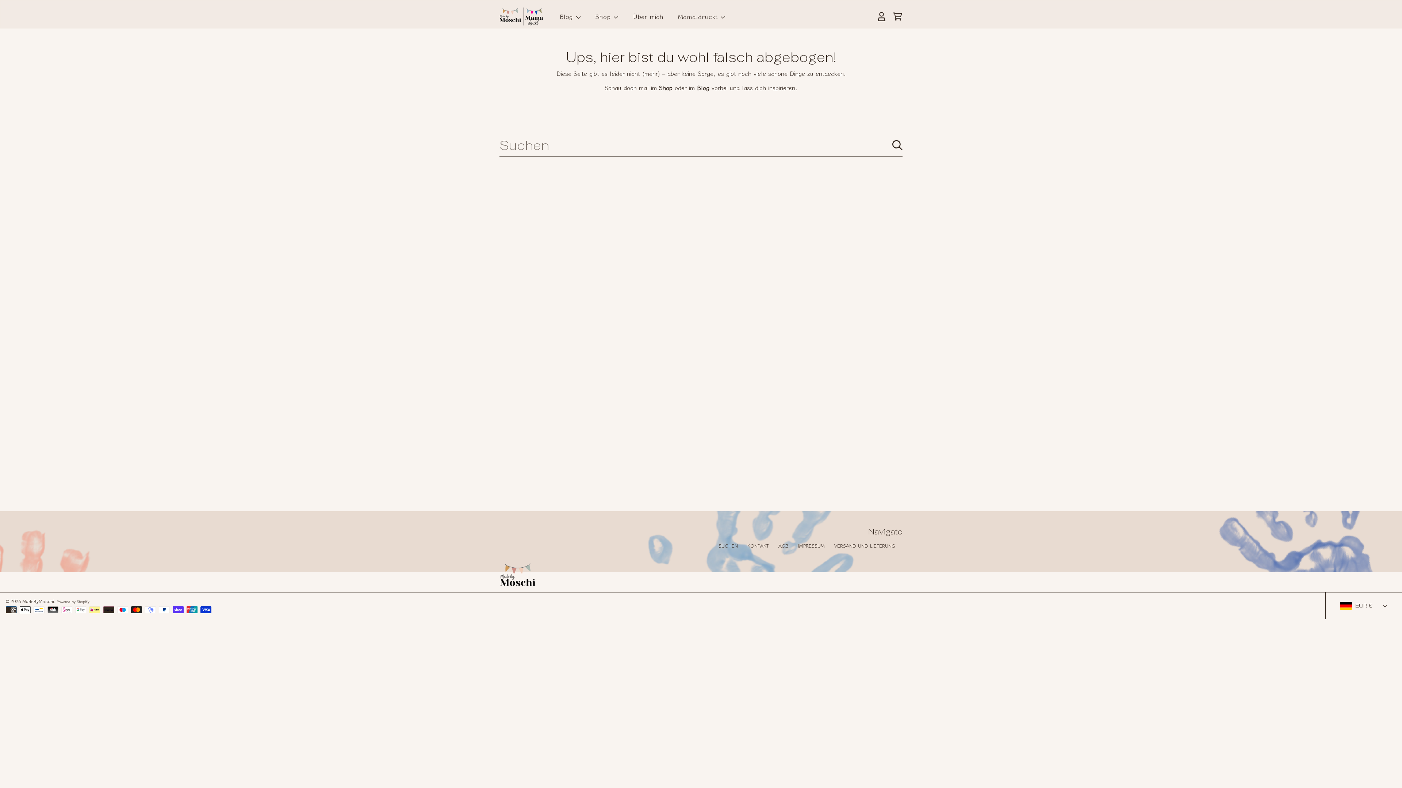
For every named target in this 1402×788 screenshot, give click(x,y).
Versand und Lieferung (864, 545)
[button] (897, 16)
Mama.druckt (699, 16)
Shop (604, 16)
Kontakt (758, 545)
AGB (783, 545)
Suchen (728, 545)
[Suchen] (897, 145)
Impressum (811, 545)
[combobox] (701, 145)
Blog (567, 16)
